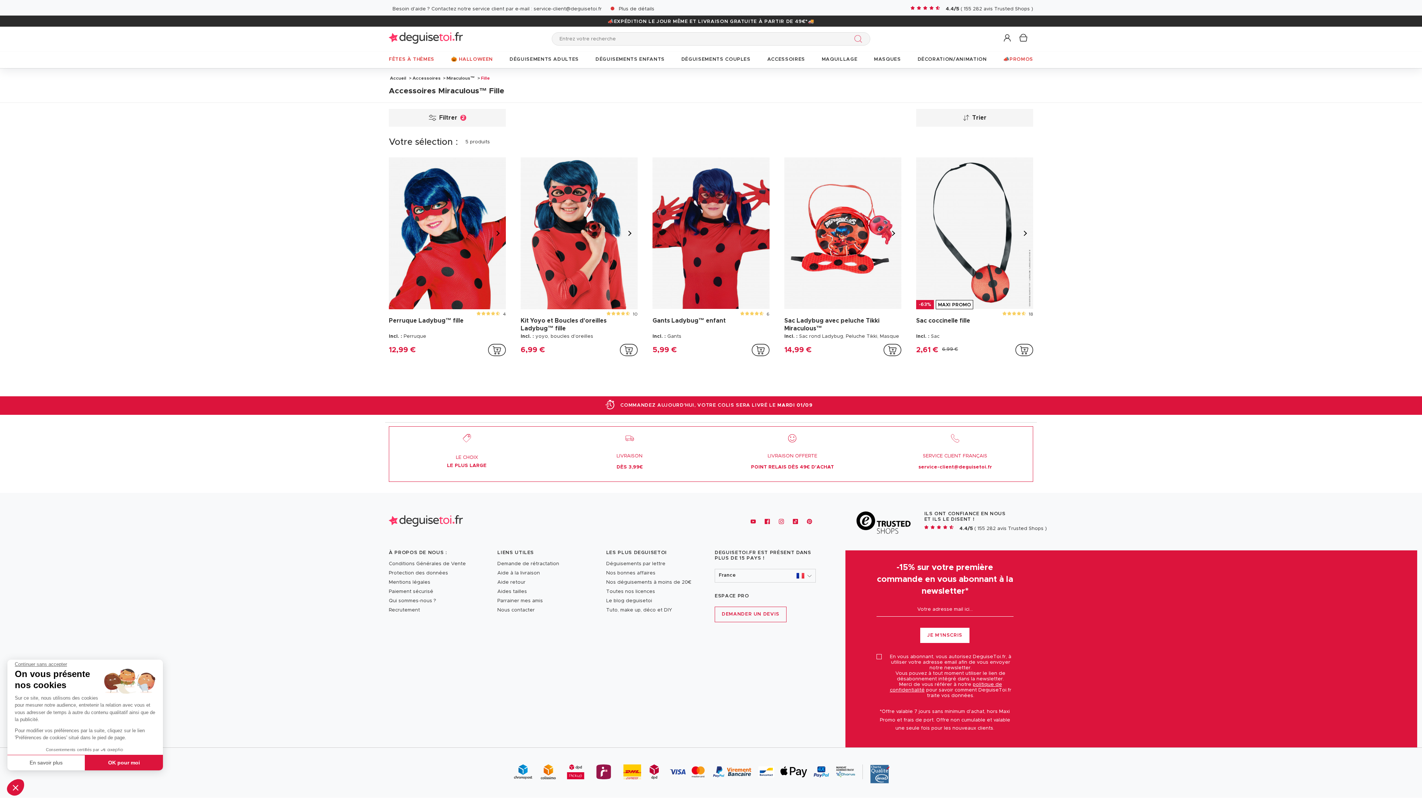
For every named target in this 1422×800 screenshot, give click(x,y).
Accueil (398, 78)
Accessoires (426, 78)
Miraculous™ (460, 78)
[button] (15, 787)
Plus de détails (636, 9)
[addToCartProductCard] (497, 350)
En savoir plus (46, 763)
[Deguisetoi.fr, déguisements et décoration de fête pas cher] (426, 38)
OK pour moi (124, 763)
